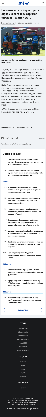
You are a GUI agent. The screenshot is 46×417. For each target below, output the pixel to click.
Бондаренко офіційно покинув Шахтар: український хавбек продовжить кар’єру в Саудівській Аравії (24, 300)
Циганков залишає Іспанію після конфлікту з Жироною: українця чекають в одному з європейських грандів (25, 233)
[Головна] (23, 3)
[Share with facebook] (2, 138)
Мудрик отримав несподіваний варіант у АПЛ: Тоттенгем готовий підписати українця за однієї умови (25, 283)
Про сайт (23, 388)
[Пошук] (43, 3)
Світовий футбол (23, 339)
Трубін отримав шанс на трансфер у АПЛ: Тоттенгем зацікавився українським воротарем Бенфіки (24, 200)
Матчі (23, 365)
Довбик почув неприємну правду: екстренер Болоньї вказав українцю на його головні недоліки (25, 244)
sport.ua (42, 138)
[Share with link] (17, 138)
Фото (23, 369)
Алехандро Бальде (25, 144)
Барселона (8, 144)
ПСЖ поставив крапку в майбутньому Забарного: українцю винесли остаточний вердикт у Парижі (24, 211)
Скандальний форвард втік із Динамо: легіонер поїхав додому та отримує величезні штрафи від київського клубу (23, 222)
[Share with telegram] (7, 138)
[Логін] (38, 3)
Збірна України (23, 332)
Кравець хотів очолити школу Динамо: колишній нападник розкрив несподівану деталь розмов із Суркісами (24, 189)
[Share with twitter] (12, 138)
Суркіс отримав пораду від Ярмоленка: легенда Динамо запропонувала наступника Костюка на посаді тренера (25, 162)
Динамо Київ (23, 328)
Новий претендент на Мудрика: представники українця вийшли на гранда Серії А (24, 255)
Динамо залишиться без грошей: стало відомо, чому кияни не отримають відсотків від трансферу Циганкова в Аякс (25, 172)
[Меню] (5, 3)
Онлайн (23, 376)
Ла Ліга (15, 144)
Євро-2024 (23, 343)
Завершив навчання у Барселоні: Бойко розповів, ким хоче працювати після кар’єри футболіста (25, 272)
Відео (23, 373)
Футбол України (23, 336)
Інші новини (23, 347)
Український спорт (23, 350)
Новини (23, 362)
